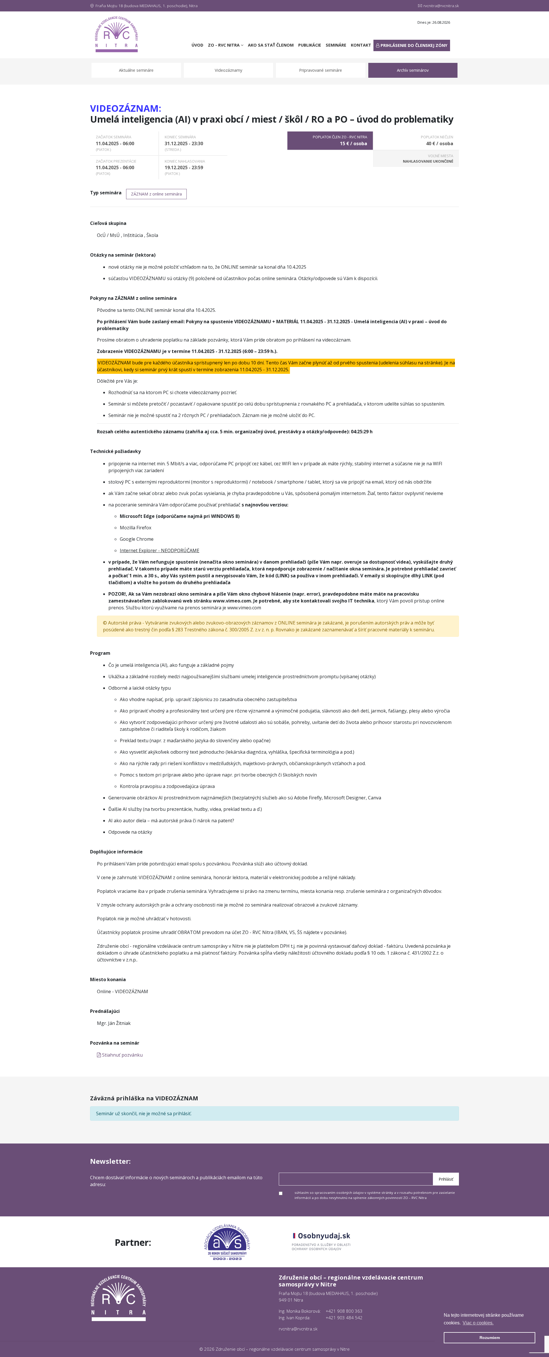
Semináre (336, 45)
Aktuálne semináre (136, 70)
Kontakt (361, 45)
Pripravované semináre (320, 70)
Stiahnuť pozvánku (122, 1055)
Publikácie (309, 45)
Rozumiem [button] (490, 1337)
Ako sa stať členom (271, 45)
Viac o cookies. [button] (478, 1322)
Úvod (199, 45)
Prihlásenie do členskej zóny (413, 45)
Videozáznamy (228, 70)
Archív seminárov (413, 70)
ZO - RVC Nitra (224, 45)
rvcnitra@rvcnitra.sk (441, 5)
